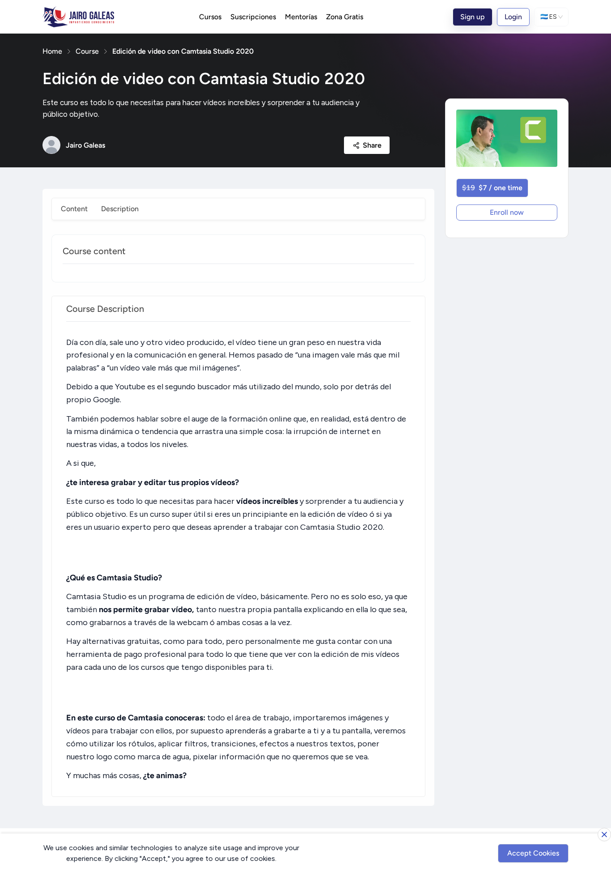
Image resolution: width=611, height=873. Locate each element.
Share (372, 145)
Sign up (472, 17)
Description (120, 208)
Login (513, 17)
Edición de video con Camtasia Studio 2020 (183, 51)
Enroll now (507, 212)
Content (74, 208)
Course (87, 51)
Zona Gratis (344, 17)
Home (52, 51)
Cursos (210, 17)
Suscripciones (253, 17)
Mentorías (301, 17)
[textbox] (238, 559)
